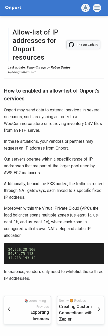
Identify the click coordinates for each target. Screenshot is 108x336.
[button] (85, 8)
